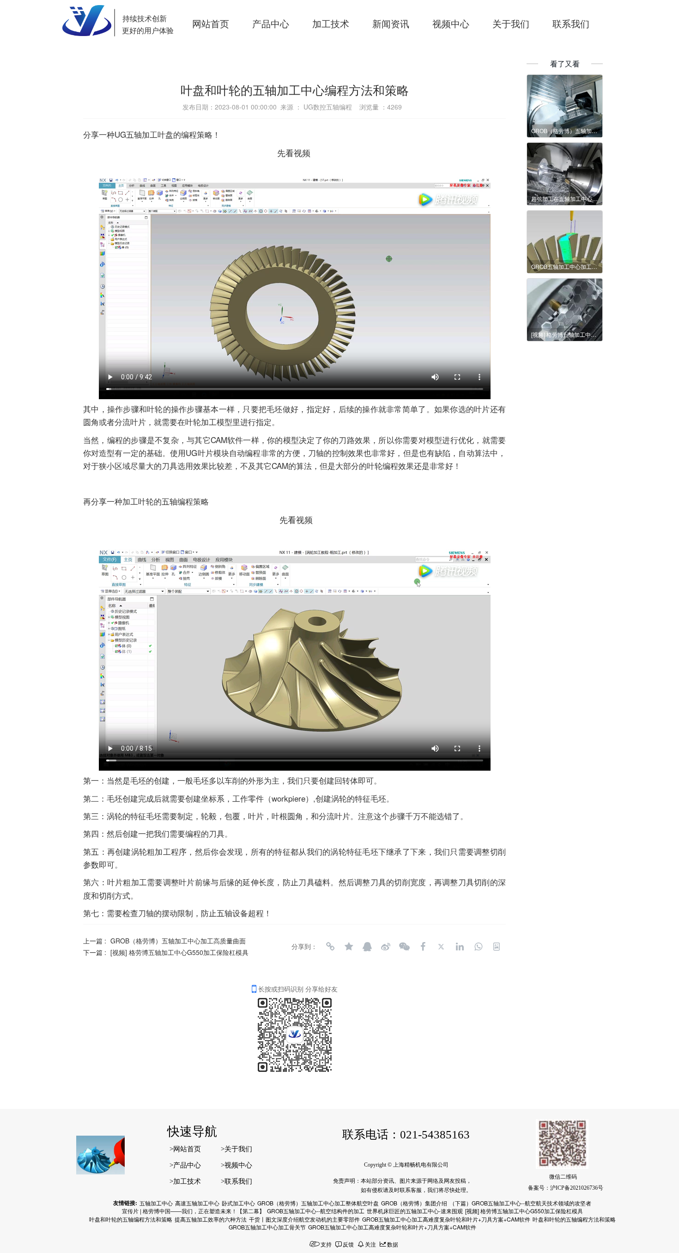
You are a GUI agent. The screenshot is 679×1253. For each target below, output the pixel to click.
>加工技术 (185, 1181)
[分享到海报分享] (496, 946)
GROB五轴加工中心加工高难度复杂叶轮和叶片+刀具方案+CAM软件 (446, 1219)
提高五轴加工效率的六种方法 (211, 1219)
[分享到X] (441, 946)
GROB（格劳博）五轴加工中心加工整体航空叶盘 (318, 1203)
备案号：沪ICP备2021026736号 (565, 1188)
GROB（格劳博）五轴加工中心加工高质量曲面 (178, 940)
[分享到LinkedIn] (459, 946)
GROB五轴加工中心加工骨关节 (267, 1227)
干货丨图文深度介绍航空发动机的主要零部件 (304, 1219)
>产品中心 (185, 1165)
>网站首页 (185, 1149)
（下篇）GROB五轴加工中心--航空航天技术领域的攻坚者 (520, 1203)
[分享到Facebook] (422, 946)
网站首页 (210, 24)
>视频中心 (236, 1165)
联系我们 (570, 24)
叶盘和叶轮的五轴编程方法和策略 (130, 1219)
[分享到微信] (404, 946)
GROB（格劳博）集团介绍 (414, 1203)
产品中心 (270, 24)
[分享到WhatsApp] (478, 946)
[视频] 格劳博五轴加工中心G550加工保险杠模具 (179, 952)
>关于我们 (236, 1149)
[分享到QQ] (367, 946)
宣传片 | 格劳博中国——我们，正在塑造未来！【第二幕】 (193, 1211)
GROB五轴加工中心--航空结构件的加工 (315, 1211)
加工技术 (330, 24)
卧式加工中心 (238, 1203)
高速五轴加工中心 (197, 1203)
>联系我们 (236, 1181)
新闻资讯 (390, 24)
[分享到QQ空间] (348, 946)
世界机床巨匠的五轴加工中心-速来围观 (415, 1211)
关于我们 (510, 24)
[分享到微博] (385, 946)
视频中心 (450, 24)
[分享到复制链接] (330, 946)
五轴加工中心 (156, 1203)
